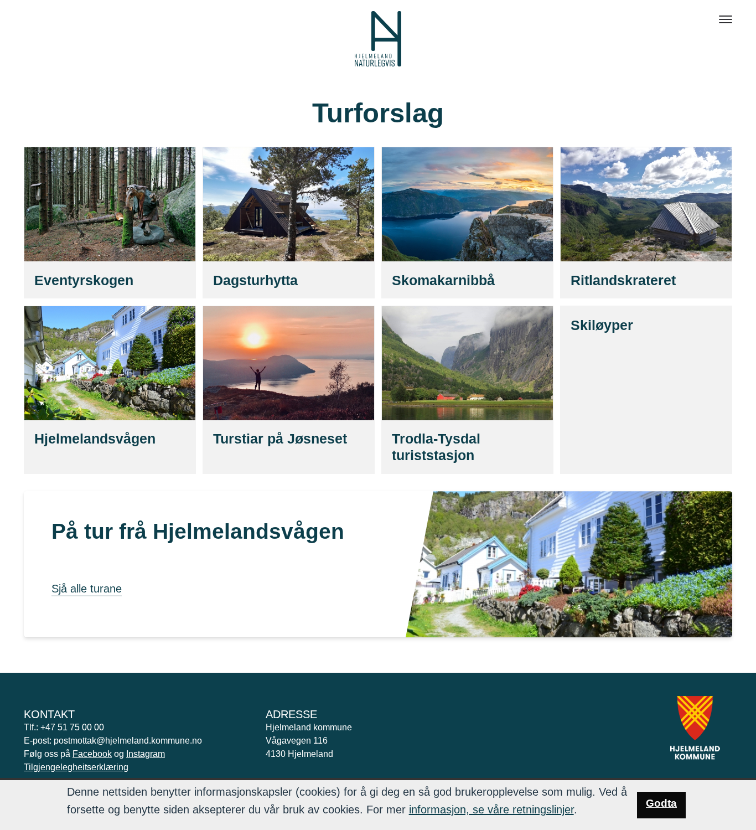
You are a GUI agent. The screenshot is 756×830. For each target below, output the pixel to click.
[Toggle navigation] (725, 19)
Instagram (145, 754)
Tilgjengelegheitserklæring (76, 767)
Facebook (92, 754)
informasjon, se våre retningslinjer (491, 809)
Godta (661, 803)
